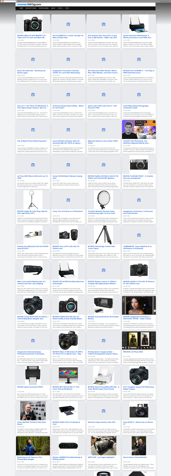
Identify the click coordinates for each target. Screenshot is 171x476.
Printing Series (44, 8)
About (53, 8)
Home (21, 8)
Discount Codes (31, 8)
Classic (60, 8)
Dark (67, 8)
